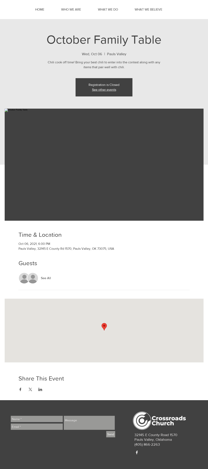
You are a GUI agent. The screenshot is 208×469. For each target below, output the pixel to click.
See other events (104, 89)
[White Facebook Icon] (136, 452)
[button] (76, 9)
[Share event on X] (30, 389)
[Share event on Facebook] (20, 389)
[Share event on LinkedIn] (40, 389)
